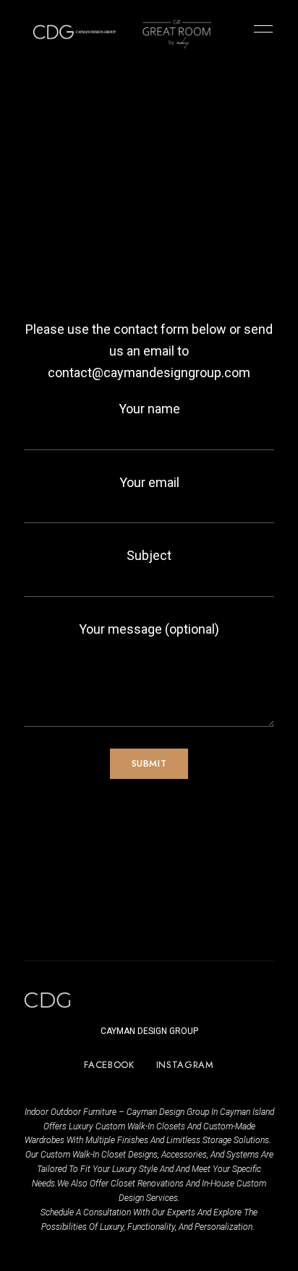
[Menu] (259, 28)
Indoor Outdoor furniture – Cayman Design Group (117, 1112)
